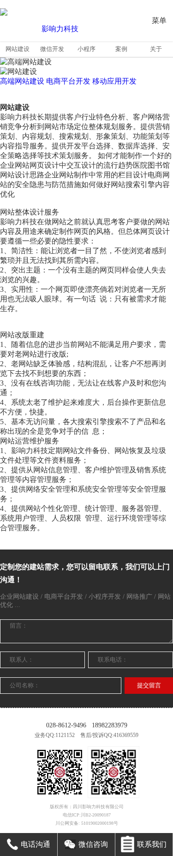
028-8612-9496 (66, 725)
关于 (156, 48)
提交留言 (149, 685)
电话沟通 (35, 844)
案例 (121, 48)
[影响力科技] (56, 29)
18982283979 (109, 725)
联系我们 (152, 844)
